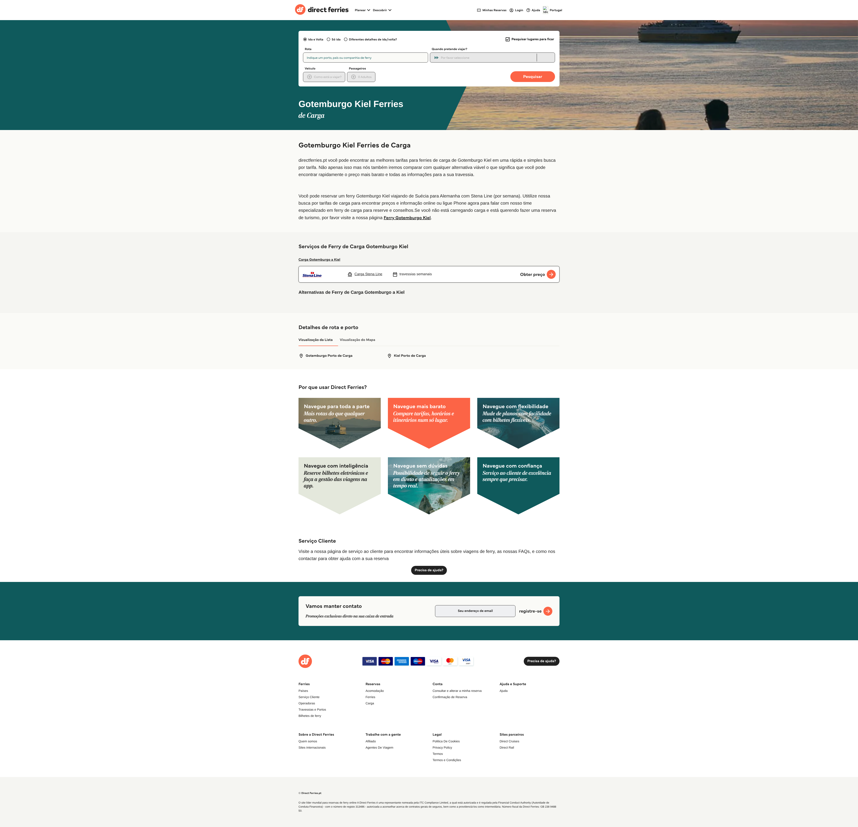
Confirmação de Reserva (450, 697)
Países (303, 691)
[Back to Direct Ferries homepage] (322, 10)
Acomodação (375, 691)
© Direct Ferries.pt (310, 793)
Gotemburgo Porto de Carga (329, 356)
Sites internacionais (312, 747)
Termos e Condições (447, 760)
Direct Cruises (509, 741)
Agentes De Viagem (379, 747)
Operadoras (307, 703)
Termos (438, 754)
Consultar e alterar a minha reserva (457, 691)
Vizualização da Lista (316, 340)
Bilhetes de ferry (310, 716)
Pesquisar (532, 76)
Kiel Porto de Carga (410, 356)
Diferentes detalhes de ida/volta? (373, 39)
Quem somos (308, 741)
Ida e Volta (315, 39)
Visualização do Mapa (357, 340)
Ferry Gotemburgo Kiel (407, 217)
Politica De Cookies (446, 741)
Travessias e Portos (312, 709)
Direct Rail (507, 747)
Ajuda (504, 691)
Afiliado (371, 741)
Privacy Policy (442, 747)
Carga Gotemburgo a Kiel (319, 260)
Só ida (336, 39)
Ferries (370, 697)
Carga (370, 703)
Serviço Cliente (309, 697)
